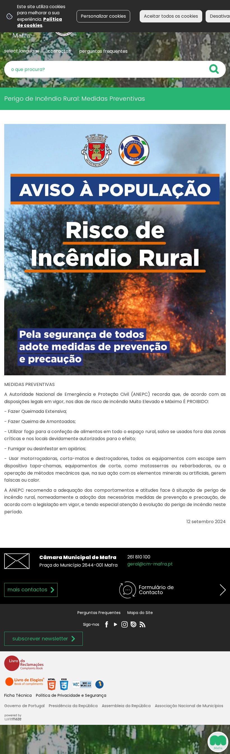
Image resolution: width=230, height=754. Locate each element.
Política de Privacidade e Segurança (71, 695)
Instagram (124, 624)
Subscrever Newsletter (40, 638)
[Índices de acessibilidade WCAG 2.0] (75, 684)
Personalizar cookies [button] (103, 16)
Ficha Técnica (18, 695)
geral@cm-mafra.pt (150, 564)
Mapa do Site (140, 612)
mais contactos (27, 589)
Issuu (133, 624)
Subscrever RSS (142, 624)
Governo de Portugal (24, 706)
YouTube (115, 624)
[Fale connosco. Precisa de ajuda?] (166, 741)
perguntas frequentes (103, 51)
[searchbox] (115, 69)
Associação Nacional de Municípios (189, 706)
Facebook (106, 624)
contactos (59, 51)
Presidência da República (73, 706)
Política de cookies (39, 22)
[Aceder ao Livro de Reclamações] (23, 666)
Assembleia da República (126, 706)
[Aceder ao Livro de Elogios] (25, 684)
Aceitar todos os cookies (171, 16)
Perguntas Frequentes (99, 612)
